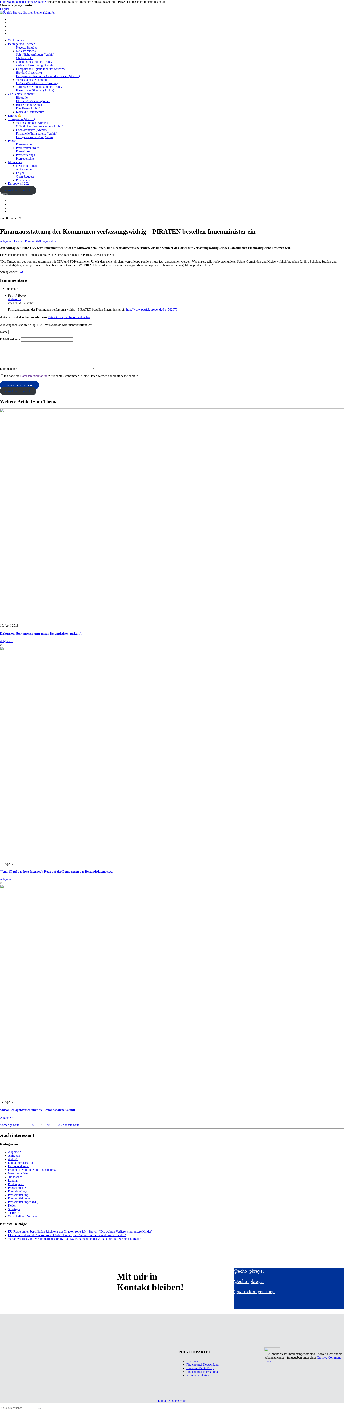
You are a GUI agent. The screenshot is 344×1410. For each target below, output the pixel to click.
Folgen (20, 173)
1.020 (46, 1125)
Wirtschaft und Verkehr (22, 1216)
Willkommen (16, 40)
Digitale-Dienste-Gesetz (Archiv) (37, 83)
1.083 (58, 1125)
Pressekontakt (24, 144)
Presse (12, 140)
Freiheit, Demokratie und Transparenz (32, 1169)
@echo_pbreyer (249, 1271)
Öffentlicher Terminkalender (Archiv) (39, 126)
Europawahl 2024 (19, 183)
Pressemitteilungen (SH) (40, 241)
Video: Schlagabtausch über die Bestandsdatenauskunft (37, 1110)
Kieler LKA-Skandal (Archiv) (35, 90)
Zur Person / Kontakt (21, 94)
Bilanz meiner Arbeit (29, 104)
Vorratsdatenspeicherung (31, 79)
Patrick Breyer (58, 317)
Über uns (192, 1361)
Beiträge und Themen (21, 44)
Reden (12, 1205)
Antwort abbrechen (79, 317)
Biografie (22, 97)
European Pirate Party (200, 1368)
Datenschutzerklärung (34, 375)
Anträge (13, 1159)
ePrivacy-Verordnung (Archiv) (35, 65)
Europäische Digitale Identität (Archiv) (40, 69)
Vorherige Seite (9, 1125)
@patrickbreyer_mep (254, 1291)
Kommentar (8, 368)
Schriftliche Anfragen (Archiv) (35, 54)
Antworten (15, 299)
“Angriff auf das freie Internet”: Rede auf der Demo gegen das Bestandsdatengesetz (56, 871)
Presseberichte (25, 158)
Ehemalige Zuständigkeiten (33, 101)
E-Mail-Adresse (10, 339)
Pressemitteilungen (27, 147)
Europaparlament (18, 1166)
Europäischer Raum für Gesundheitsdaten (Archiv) (48, 76)
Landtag (19, 241)
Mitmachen (15, 162)
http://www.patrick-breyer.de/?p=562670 (151, 309)
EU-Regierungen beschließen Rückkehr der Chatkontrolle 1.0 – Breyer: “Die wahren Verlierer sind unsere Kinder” (80, 1231)
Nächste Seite (70, 1125)
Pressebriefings (25, 155)
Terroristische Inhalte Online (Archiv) (39, 86)
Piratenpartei (24, 180)
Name (4, 332)
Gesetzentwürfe (18, 1173)
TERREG (14, 1212)
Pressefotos (23, 151)
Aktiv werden (24, 169)
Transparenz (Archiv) (21, 119)
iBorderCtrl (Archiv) (29, 72)
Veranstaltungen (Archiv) (32, 122)
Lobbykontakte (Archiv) (31, 130)
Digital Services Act (20, 1162)
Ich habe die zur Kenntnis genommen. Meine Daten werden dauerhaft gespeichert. (71, 375)
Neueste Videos (26, 51)
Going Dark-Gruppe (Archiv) (34, 61)
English (5, 9)
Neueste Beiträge (26, 47)
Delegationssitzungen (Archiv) (35, 137)
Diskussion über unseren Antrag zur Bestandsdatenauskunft (40, 633)
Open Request (25, 176)
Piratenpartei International (202, 1371)
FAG (21, 272)
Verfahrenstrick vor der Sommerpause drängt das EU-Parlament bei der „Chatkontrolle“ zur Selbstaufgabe (74, 1238)
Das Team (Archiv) (28, 108)
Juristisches (15, 1177)
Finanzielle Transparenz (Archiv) (36, 133)
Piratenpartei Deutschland (202, 1364)
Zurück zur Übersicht (18, 190)
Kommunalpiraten (197, 1375)
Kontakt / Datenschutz (30, 112)
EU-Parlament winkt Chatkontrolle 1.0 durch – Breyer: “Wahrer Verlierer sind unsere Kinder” (67, 1235)
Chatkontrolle (24, 58)
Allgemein (6, 241)
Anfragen (14, 1155)
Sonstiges (14, 1209)
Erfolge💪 (14, 115)
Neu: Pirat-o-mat (26, 165)
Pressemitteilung (18, 1195)
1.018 (30, 1125)
